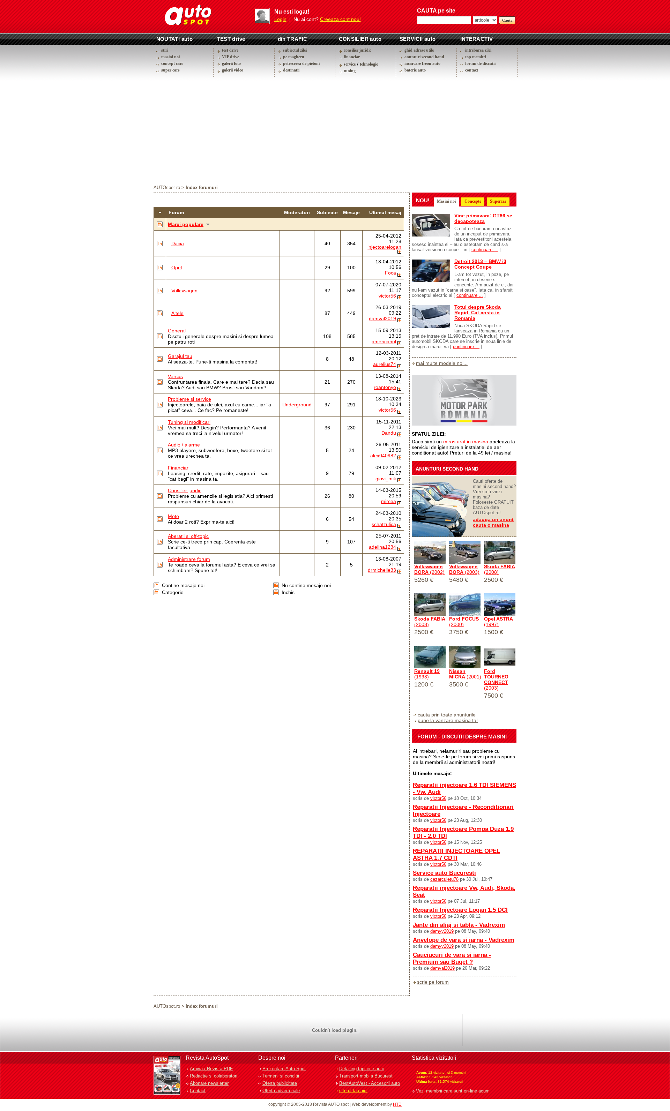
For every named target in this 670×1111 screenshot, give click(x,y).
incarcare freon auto (422, 63)
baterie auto (415, 70)
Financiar (178, 468)
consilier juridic (357, 50)
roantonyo (385, 387)
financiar (352, 56)
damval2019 (382, 318)
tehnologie (369, 64)
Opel (176, 267)
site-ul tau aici (353, 1090)
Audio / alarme (184, 445)
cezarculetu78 (444, 879)
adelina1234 (382, 547)
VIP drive (230, 56)
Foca (390, 273)
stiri (164, 50)
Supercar (498, 201)
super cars (170, 70)
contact (471, 70)
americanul (384, 341)
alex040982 (383, 455)
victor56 (387, 296)
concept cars (172, 63)
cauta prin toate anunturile (447, 715)
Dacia (177, 243)
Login (280, 19)
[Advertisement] (335, 130)
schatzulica (384, 524)
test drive (230, 50)
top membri (475, 56)
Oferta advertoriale (281, 1090)
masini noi (170, 56)
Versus (175, 376)
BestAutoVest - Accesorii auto (369, 1083)
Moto (173, 516)
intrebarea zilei (478, 50)
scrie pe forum (433, 982)
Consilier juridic (184, 490)
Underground (297, 404)
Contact (198, 1090)
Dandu (388, 433)
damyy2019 (442, 931)
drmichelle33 (382, 570)
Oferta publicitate (279, 1083)
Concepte (472, 201)
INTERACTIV (476, 39)
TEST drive (231, 39)
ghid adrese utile (419, 50)
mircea (388, 501)
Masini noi (446, 201)
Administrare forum (189, 559)
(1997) (498, 621)
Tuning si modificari (189, 422)
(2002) (429, 569)
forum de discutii (480, 63)
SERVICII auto (418, 39)
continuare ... (484, 249)
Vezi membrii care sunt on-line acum (453, 1091)
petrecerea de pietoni (301, 63)
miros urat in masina (465, 441)
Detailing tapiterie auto (361, 1068)
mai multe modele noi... (442, 363)
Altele (177, 313)
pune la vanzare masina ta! (448, 720)
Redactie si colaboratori (213, 1076)
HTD (397, 1104)
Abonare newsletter (209, 1083)
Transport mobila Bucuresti (366, 1076)
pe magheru (293, 56)
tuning (350, 70)
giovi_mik (385, 478)
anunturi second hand (424, 56)
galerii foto (231, 63)
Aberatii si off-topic (188, 536)
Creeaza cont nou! (340, 19)
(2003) (464, 569)
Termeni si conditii (280, 1076)
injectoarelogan (384, 247)
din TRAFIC (292, 39)
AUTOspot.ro (167, 187)
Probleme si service (189, 399)
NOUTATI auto (174, 39)
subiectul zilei (295, 50)
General (177, 330)
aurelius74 (384, 364)
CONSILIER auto (360, 39)
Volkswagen (184, 290)
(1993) (427, 674)
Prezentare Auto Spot (284, 1068)
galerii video (232, 70)
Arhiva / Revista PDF (211, 1068)
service (350, 64)
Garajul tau (180, 356)
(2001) (465, 674)
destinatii (291, 70)
